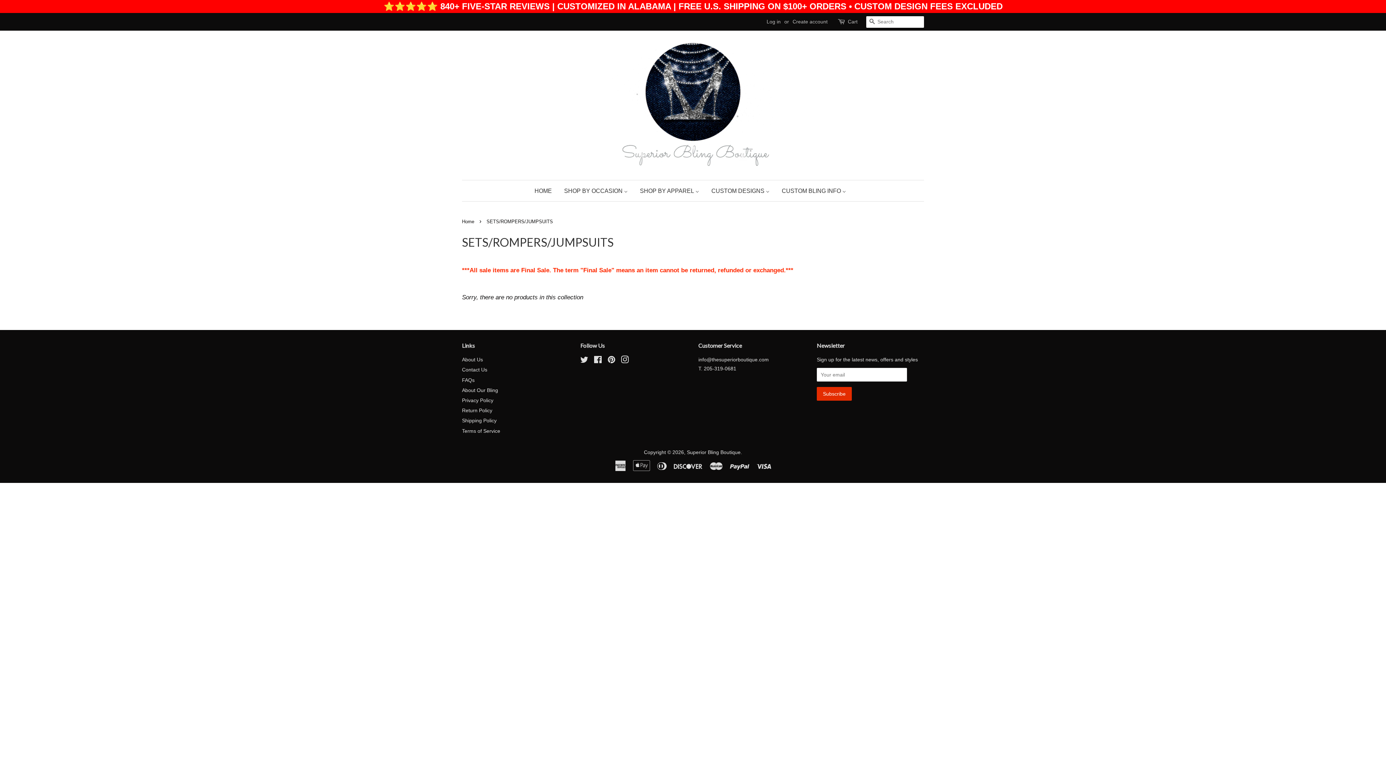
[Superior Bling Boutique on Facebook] (598, 361)
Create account (810, 22)
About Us (472, 359)
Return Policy (477, 410)
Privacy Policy (477, 400)
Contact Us (474, 370)
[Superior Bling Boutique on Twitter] (584, 361)
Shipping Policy (479, 420)
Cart (853, 22)
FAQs (468, 380)
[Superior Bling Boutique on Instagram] (625, 361)
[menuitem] (546, 190)
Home (468, 221)
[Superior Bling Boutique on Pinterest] (611, 361)
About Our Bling (480, 390)
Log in (774, 22)
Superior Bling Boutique (714, 452)
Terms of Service (481, 431)
